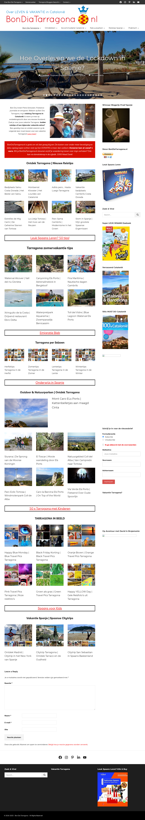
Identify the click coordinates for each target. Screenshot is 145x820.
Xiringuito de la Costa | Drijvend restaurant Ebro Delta (17, 316)
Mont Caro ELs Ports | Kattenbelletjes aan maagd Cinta (70, 403)
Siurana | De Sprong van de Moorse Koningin (16, 460)
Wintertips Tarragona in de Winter (84, 370)
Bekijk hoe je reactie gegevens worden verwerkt (68, 744)
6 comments (93, 70)
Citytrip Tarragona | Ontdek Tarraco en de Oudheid (48, 656)
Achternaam (107, 470)
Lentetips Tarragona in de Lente (60, 370)
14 (78, 95)
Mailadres (106, 450)
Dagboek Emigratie (54, 70)
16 (83, 95)
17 (85, 95)
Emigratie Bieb (50, 333)
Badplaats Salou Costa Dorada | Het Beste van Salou (14, 190)
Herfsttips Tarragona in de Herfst (13, 370)
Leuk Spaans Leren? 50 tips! (49, 238)
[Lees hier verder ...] (53, 7)
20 (93, 95)
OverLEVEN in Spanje (73, 70)
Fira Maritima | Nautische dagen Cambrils (77, 282)
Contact (66, 2)
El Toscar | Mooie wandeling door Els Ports (47, 460)
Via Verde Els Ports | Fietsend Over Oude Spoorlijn (79, 493)
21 (96, 95)
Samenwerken (30, 2)
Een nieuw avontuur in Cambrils (72, 63)
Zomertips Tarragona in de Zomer (36, 370)
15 (80, 95)
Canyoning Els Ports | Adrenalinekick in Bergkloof (48, 282)
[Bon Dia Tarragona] (118, 201)
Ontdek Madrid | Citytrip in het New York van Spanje (18, 656)
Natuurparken (96, 28)
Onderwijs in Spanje (50, 382)
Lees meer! (31, 134)
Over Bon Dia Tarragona (12, 2)
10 (67, 95)
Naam (8, 715)
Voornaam (107, 460)
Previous (4, 63)
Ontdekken (50, 28)
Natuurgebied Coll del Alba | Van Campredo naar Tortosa (80, 460)
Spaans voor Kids (50, 608)
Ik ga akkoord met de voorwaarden (120, 445)
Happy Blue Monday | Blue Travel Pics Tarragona (17, 556)
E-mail (8, 722)
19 (91, 95)
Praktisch (132, 28)
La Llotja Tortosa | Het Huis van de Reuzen (37, 222)
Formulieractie (108, 434)
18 (88, 95)
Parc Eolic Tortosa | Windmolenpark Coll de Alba (18, 496)
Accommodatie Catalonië (72, 28)
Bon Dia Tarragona (30, 28)
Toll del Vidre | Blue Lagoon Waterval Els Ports (79, 316)
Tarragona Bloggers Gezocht (49, 2)
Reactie (8, 683)
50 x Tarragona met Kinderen (49, 508)
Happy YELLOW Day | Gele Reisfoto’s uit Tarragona (80, 595)
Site (6, 729)
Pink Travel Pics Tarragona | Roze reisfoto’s (14, 595)
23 (101, 95)
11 (70, 95)
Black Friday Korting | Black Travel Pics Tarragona (48, 556)
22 (98, 95)
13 (75, 95)
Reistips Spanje (116, 28)
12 (72, 95)
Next (140, 63)
